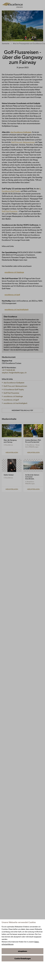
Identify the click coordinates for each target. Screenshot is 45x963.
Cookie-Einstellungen (22, 958)
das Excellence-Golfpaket (20, 132)
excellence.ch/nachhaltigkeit (16, 309)
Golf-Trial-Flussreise (9, 211)
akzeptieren (22, 951)
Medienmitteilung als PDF (22, 410)
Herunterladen (12, 452)
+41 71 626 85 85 (8, 370)
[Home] (12, 5)
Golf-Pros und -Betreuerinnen (23, 142)
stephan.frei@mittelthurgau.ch (14, 372)
